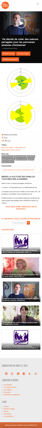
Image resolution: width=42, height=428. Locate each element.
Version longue (24, 53)
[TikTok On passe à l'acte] (35, 373)
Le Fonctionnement (10, 387)
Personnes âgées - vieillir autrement (13, 147)
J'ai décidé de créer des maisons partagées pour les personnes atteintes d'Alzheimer (20, 299)
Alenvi (32, 159)
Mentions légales (9, 409)
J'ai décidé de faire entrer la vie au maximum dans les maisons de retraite (20, 323)
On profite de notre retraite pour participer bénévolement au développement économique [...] (20, 347)
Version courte (9, 53)
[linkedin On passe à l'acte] (18, 373)
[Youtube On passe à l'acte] (6, 373)
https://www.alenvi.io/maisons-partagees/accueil (18, 170)
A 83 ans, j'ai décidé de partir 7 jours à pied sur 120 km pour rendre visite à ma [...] (20, 275)
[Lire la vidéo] (21, 23)
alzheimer (31, 156)
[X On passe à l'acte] (30, 373)
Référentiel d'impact (10, 59)
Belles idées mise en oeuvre (11, 150)
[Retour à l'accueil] (5, 5)
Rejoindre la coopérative (12, 394)
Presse (6, 411)
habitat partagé (8, 156)
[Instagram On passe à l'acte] (12, 373)
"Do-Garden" (8, 385)
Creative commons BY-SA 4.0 (27, 425)
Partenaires (7, 414)
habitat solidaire (20, 156)
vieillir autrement (8, 162)
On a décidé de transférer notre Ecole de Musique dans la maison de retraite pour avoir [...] (19, 251)
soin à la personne (8, 159)
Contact (6, 406)
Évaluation (7, 392)
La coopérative (8, 416)
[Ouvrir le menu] (38, 4)
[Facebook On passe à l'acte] (24, 373)
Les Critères (8, 390)
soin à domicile (22, 159)
